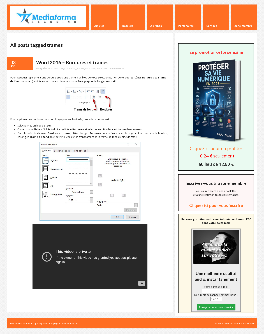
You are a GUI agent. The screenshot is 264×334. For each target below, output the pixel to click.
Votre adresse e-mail (216, 286)
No (117, 68)
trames (92, 68)
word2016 (53, 68)
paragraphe (82, 68)
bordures (71, 68)
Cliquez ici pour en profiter (216, 148)
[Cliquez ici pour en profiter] (216, 141)
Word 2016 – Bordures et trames (72, 62)
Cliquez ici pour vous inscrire (216, 205)
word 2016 (102, 68)
